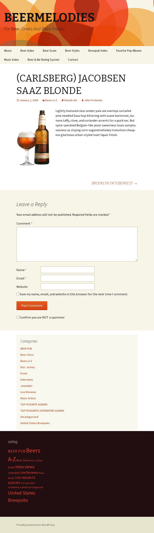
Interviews (26, 379)
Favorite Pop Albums (129, 50)
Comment (24, 223)
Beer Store (27, 355)
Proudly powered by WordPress (35, 525)
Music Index (11, 59)
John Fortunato (93, 100)
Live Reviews (28, 392)
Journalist (26, 386)
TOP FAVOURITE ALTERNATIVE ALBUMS (42, 410)
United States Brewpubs (35, 423)
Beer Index (27, 50)
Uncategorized (29, 417)
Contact (73, 59)
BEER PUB (26, 348)
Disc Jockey (27, 367)
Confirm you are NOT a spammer (42, 317)
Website (22, 287)
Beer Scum (49, 50)
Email (21, 278)
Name (21, 270)
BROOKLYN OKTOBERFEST (115, 182)
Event (23, 373)
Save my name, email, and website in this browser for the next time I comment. (74, 294)
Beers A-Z (51, 100)
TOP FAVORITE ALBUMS (34, 404)
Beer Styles (72, 50)
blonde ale (70, 100)
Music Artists (28, 398)
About (8, 50)
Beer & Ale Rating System (43, 59)
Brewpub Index (97, 50)
